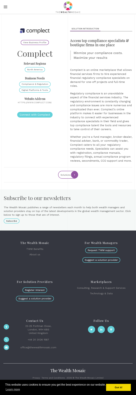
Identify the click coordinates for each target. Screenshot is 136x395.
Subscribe (11, 221)
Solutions (68, 175)
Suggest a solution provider (101, 259)
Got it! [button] (118, 387)
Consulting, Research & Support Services (101, 287)
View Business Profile (34, 42)
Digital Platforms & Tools (35, 90)
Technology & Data (101, 293)
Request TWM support (101, 250)
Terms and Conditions (53, 378)
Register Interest (35, 290)
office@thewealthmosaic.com (38, 347)
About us (34, 254)
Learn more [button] (13, 389)
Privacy (36, 378)
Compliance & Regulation (35, 84)
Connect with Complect (35, 114)
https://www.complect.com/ (35, 102)
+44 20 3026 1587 (38, 339)
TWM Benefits (34, 249)
